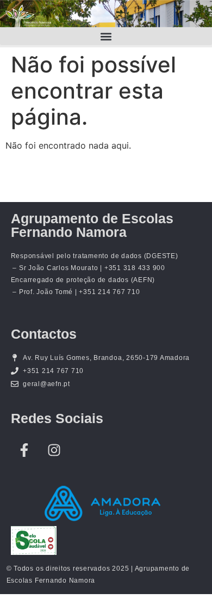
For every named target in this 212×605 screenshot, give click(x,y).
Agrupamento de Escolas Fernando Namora (92, 225)
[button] (106, 36)
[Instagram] (54, 449)
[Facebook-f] (24, 449)
